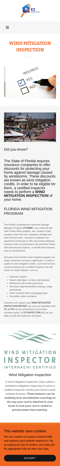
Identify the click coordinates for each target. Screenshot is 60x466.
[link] (30, 10)
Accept (30, 458)
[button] (7, 27)
